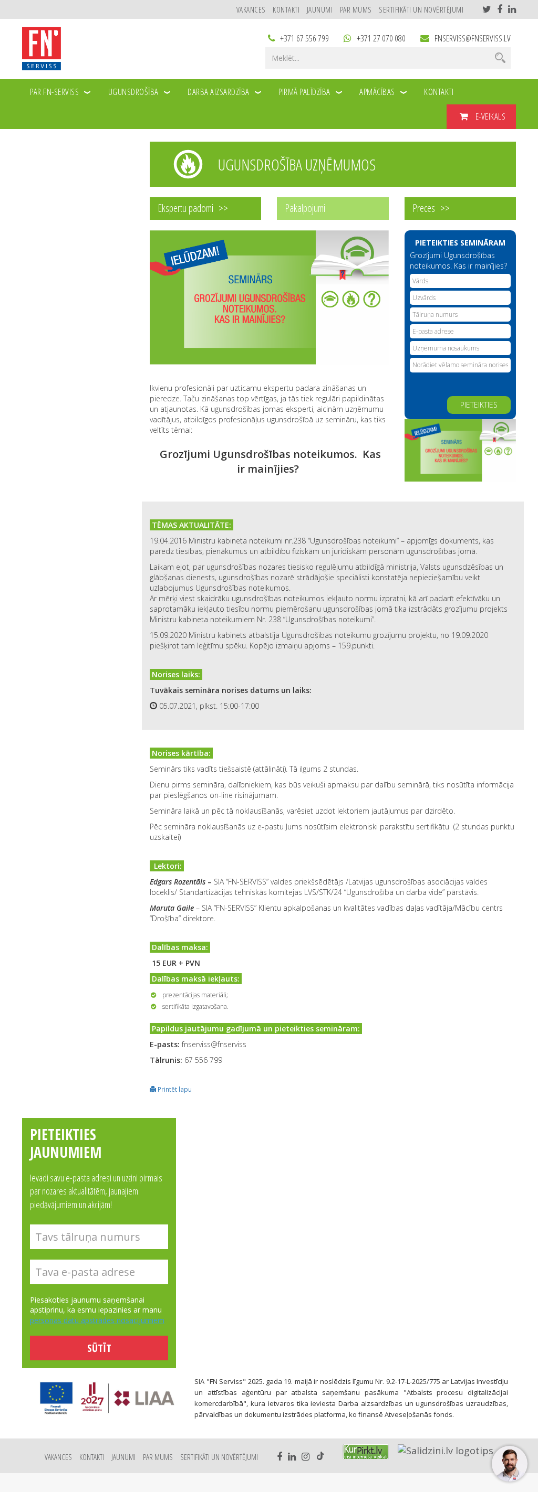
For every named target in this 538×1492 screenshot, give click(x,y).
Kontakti (286, 9)
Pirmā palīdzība (304, 92)
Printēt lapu (174, 1089)
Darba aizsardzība (219, 92)
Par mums (356, 9)
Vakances (251, 9)
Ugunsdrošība (133, 92)
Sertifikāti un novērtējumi (421, 9)
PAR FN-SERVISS (54, 92)
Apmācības (377, 92)
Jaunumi (320, 9)
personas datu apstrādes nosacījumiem (97, 1320)
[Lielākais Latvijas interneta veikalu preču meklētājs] (366, 1452)
